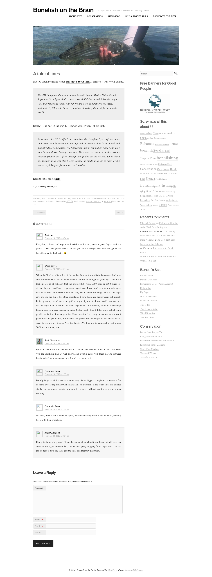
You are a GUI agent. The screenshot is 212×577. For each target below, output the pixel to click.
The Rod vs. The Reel (164, 16)
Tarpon (163, 204)
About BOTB (75, 16)
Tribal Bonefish (147, 313)
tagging (155, 205)
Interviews (114, 16)
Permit (170, 195)
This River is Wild (149, 308)
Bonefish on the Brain (63, 10)
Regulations (145, 200)
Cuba (159, 169)
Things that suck (173, 205)
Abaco (155, 133)
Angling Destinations (155, 138)
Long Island (145, 195)
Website (38, 532)
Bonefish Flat (146, 275)
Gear (109, 198)
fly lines (50, 187)
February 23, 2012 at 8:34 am (57, 238)
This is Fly (145, 304)
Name (39, 520)
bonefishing (167, 157)
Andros (162, 133)
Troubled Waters (148, 353)
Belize (173, 143)
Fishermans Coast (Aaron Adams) (156, 283)
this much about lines (78, 81)
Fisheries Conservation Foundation (157, 340)
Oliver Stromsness (149, 256)
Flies (142, 178)
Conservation (95, 16)
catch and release (152, 164)
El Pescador (160, 173)
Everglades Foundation (151, 336)
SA (55, 187)
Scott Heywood (160, 200)
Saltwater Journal (148, 300)
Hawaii (164, 191)
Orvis (165, 196)
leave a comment (93, 201)
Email (39, 526)
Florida (150, 178)
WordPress (112, 570)
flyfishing (148, 185)
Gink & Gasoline (148, 296)
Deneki (165, 168)
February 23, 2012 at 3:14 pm (57, 436)
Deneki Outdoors (148, 279)
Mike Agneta (146, 239)
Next (119, 212)
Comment (40, 488)
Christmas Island (165, 164)
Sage (152, 200)
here (58, 179)
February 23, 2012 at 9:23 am (57, 343)
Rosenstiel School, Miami (152, 344)
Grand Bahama (153, 191)
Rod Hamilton (52, 340)
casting (142, 164)
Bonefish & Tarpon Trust (152, 332)
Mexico (154, 195)
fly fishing (42, 187)
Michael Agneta (148, 222)
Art (164, 138)
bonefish (146, 150)
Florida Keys (161, 178)
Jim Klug (171, 191)
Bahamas (147, 143)
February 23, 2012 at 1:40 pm (57, 409)
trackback (108, 201)
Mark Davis (51, 266)
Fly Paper (144, 292)
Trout (142, 209)
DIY (152, 173)
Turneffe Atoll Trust (149, 357)
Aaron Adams (146, 133)
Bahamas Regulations (162, 144)
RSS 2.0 (69, 201)
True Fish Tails (147, 317)
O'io (160, 196)
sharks (168, 200)
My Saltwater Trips (136, 16)
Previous (40, 212)
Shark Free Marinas (149, 348)
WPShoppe (138, 570)
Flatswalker (171, 173)
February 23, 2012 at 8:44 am (57, 269)
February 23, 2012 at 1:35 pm (57, 374)
